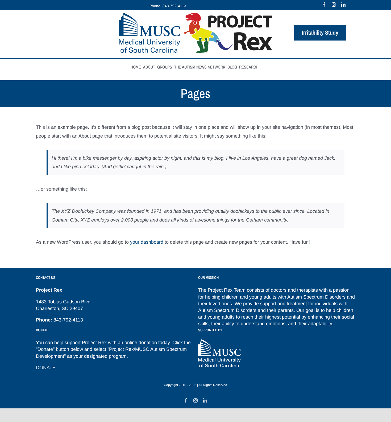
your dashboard (146, 242)
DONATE (46, 367)
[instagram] (334, 4)
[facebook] (324, 4)
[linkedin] (343, 4)
